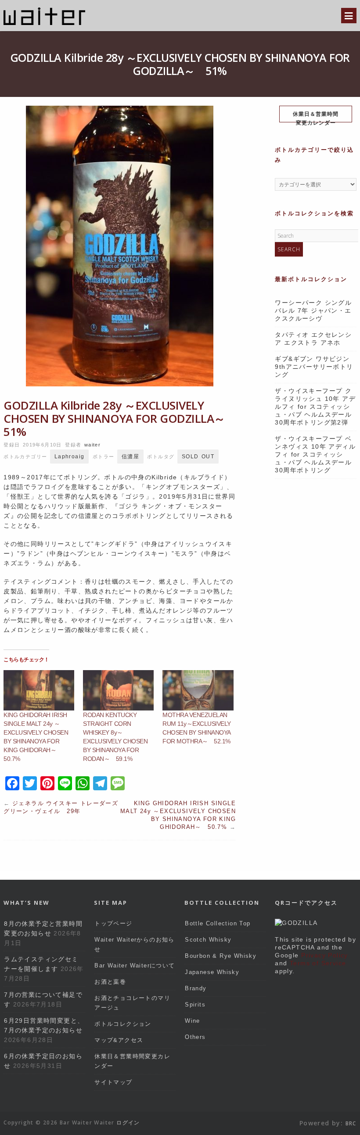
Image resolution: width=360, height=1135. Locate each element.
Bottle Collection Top (217, 923)
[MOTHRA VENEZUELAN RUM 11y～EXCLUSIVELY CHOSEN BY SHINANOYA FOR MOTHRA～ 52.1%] (197, 690)
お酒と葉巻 (110, 981)
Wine (192, 1020)
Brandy (195, 988)
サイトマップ (113, 1082)
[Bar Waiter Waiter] (44, 24)
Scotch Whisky (208, 939)
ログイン (128, 1122)
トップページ (113, 923)
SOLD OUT (198, 456)
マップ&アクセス (118, 1040)
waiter (92, 444)
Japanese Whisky (212, 972)
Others (195, 1037)
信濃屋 (130, 456)
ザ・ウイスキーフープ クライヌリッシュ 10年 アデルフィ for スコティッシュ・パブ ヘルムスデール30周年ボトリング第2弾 (315, 406)
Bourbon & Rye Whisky (220, 956)
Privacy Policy (324, 955)
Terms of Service (318, 963)
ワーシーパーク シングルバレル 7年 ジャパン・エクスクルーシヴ (313, 310)
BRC (351, 1123)
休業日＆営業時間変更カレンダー (315, 116)
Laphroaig (69, 456)
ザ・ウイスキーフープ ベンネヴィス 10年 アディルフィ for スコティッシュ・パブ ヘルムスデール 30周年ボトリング (315, 454)
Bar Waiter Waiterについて (134, 965)
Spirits (195, 1004)
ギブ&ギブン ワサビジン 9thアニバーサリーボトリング (315, 366)
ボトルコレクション (122, 1024)
